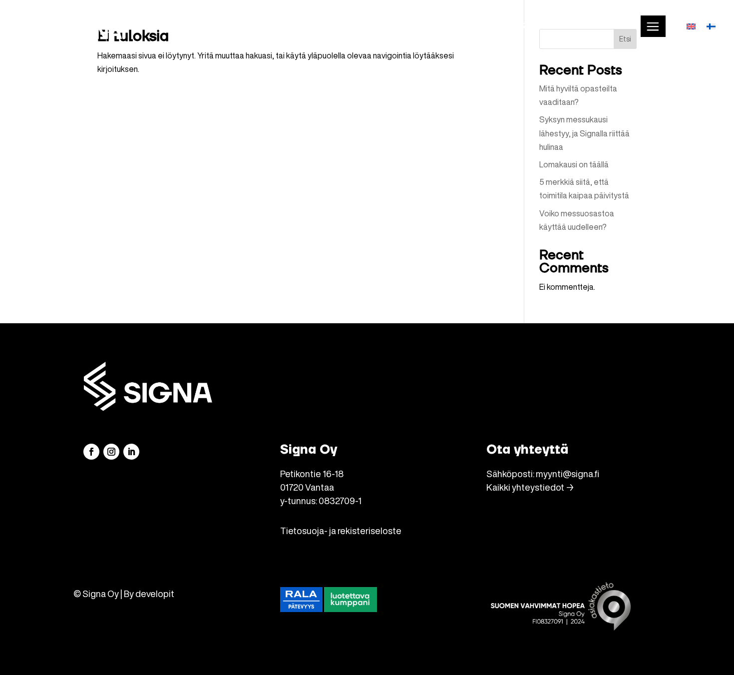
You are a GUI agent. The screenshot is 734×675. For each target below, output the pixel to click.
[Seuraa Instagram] (111, 452)
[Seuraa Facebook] (91, 452)
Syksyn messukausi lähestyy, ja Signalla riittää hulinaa (584, 132)
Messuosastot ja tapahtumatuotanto (410, 26)
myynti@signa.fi (567, 473)
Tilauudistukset (208, 26)
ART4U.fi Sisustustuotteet (572, 26)
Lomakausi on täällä (574, 164)
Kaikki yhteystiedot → (530, 487)
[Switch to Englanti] (691, 26)
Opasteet (285, 26)
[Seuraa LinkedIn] (131, 452)
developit (154, 593)
